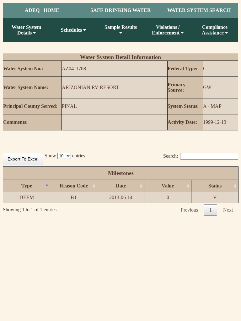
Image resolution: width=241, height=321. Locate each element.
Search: (170, 156)
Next (228, 210)
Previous (189, 210)
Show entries (65, 155)
